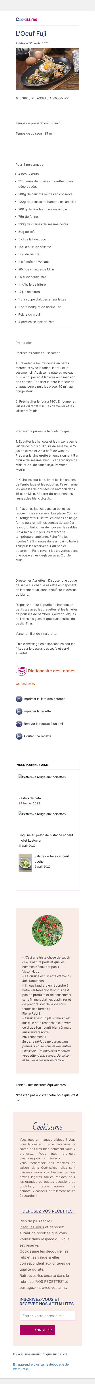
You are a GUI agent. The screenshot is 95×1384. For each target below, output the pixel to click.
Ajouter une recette (37, 736)
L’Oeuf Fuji (31, 33)
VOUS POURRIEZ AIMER (34, 765)
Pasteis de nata (30, 798)
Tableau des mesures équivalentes (41, 1085)
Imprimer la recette (37, 711)
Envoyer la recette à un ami (43, 723)
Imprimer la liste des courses (44, 699)
